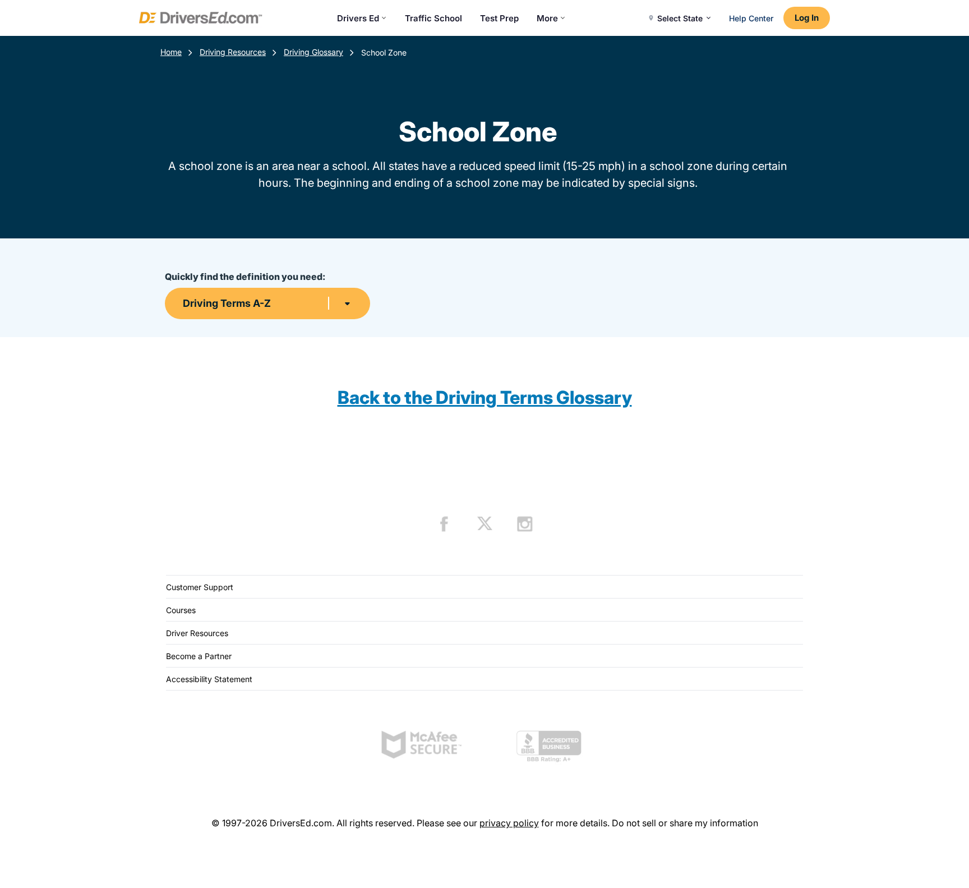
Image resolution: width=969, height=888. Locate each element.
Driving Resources (233, 52)
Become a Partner (199, 656)
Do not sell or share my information (685, 823)
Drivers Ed (358, 18)
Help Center (751, 18)
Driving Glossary (313, 52)
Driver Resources (197, 633)
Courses (181, 610)
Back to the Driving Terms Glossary (485, 397)
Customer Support (199, 587)
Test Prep (499, 18)
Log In (807, 17)
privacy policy (509, 823)
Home (171, 52)
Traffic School (433, 18)
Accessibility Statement (209, 679)
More (547, 18)
